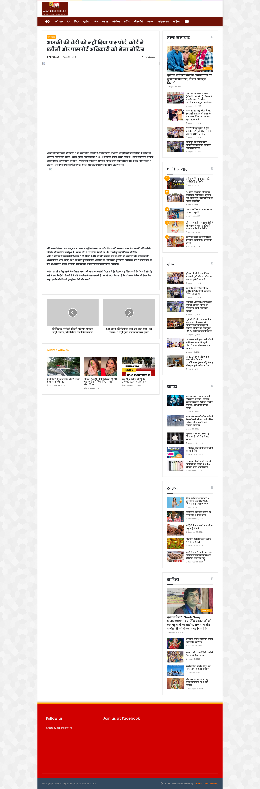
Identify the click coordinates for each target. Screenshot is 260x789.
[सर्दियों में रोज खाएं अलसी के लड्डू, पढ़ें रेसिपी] (175, 530)
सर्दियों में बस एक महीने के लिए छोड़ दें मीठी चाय (198, 514)
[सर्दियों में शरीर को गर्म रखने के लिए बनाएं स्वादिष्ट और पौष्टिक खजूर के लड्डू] (175, 556)
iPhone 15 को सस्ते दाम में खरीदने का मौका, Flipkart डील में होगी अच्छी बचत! (199, 464)
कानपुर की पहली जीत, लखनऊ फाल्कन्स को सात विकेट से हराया (198, 145)
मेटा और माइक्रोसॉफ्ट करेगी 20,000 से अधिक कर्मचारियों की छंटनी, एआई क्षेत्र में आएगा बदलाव (199, 421)
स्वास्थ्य (150, 21)
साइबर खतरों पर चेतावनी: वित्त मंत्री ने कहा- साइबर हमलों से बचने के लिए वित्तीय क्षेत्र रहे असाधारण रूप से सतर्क (199, 402)
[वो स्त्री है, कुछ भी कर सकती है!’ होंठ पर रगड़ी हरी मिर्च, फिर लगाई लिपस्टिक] (100, 366)
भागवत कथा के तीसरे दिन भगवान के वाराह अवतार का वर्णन (199, 240)
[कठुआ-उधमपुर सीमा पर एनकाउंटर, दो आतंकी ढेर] (138, 366)
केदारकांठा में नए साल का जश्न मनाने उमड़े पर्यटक (198, 667)
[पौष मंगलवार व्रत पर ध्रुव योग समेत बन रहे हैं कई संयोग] (175, 683)
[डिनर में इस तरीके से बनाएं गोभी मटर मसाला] (175, 543)
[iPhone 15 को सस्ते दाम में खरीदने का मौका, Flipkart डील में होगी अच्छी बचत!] (175, 465)
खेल (96, 21)
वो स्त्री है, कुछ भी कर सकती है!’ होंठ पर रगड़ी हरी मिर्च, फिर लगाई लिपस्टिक (100, 381)
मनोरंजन (116, 21)
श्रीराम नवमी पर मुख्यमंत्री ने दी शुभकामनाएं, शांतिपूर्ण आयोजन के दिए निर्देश (199, 225)
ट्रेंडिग (127, 21)
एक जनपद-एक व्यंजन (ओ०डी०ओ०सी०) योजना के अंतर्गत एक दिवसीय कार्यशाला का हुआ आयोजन (199, 98)
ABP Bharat (54, 57)
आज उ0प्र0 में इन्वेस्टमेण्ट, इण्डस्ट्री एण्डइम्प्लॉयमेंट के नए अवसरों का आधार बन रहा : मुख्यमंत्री (198, 115)
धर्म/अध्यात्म (163, 21)
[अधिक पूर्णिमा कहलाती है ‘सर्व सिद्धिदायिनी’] (175, 183)
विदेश (76, 21)
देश (68, 21)
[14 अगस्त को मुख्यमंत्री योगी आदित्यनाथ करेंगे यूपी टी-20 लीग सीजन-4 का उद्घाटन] (175, 343)
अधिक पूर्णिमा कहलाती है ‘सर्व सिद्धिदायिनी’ (198, 180)
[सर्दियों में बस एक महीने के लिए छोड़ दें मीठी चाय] (175, 516)
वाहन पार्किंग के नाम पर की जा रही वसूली (199, 211)
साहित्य (176, 21)
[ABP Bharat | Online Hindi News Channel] (55, 8)
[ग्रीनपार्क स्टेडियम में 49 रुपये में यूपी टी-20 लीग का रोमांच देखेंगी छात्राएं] (175, 132)
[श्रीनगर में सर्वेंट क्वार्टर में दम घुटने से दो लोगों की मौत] (63, 366)
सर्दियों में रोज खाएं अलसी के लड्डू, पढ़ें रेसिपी (199, 527)
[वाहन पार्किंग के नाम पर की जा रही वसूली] (175, 213)
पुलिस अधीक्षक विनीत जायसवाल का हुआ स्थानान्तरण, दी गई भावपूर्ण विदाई (189, 79)
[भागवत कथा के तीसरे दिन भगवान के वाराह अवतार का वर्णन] (175, 241)
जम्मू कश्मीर (51, 37)
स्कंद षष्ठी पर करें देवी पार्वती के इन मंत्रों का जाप (199, 654)
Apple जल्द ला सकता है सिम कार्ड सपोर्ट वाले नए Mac (197, 436)
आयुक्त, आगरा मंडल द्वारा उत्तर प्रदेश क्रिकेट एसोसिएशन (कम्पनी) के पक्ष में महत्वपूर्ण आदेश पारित (199, 361)
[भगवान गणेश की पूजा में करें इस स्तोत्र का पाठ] (175, 643)
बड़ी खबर (59, 21)
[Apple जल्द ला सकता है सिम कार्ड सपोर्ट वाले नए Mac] (175, 438)
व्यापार (105, 21)
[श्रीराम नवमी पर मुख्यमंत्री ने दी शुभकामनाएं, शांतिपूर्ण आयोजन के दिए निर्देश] (175, 227)
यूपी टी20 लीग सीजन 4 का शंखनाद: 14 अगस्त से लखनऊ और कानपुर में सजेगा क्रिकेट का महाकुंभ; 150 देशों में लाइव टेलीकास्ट (199, 325)
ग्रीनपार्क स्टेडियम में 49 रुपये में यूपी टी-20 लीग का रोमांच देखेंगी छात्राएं (199, 131)
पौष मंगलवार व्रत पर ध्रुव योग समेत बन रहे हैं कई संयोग (197, 682)
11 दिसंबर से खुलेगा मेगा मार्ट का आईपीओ (199, 449)
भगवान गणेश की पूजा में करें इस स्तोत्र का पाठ (199, 641)
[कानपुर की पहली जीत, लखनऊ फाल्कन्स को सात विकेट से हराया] (175, 146)
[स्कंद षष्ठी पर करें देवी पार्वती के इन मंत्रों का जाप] (175, 656)
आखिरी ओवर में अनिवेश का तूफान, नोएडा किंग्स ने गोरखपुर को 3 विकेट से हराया (199, 307)
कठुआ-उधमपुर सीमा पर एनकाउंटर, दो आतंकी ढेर (134, 380)
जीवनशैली (138, 21)
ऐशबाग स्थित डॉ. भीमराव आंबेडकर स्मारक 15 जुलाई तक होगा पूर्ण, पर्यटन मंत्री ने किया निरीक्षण (199, 197)
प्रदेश (86, 21)
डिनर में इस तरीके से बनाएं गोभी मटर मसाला (198, 540)
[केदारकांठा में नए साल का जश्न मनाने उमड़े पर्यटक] (175, 670)
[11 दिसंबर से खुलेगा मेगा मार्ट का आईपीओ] (175, 452)
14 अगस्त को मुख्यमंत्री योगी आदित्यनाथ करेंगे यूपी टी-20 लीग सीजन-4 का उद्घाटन (199, 344)
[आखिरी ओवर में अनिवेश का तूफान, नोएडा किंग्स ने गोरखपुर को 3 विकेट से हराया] (175, 306)
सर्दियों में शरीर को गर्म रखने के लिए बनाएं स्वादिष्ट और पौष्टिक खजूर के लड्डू (199, 555)
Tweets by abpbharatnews (59, 727)
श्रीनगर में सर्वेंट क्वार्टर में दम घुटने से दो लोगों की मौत (63, 380)
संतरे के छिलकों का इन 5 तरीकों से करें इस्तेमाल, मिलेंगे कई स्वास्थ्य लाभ (197, 500)
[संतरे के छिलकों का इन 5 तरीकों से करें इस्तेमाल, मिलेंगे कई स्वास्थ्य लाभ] (175, 502)
